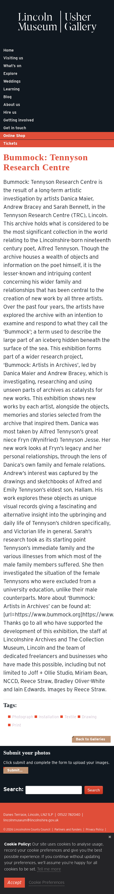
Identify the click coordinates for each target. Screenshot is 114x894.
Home (8, 50)
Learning (11, 89)
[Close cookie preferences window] (110, 837)
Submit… (15, 770)
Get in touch (14, 128)
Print (16, 725)
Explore (10, 73)
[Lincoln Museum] (57, 24)
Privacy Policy (94, 829)
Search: (11, 789)
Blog (7, 97)
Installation (49, 717)
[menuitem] (57, 50)
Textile (70, 717)
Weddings (12, 81)
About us (11, 104)
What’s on (12, 66)
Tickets (10, 143)
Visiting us (13, 58)
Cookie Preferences (46, 882)
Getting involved (18, 120)
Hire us (10, 112)
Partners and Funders (68, 829)
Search (93, 790)
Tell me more (49, 869)
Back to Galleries (90, 739)
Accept (14, 882)
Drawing (89, 717)
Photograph (22, 717)
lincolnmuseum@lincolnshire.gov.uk (31, 820)
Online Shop (14, 135)
